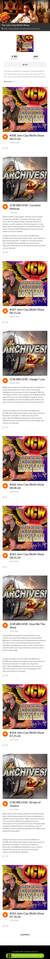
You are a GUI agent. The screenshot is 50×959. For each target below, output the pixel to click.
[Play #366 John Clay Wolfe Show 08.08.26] (5, 486)
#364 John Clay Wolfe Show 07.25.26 (27, 734)
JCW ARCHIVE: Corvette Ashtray (25, 207)
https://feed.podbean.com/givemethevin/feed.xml (22, 29)
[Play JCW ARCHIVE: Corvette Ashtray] (5, 206)
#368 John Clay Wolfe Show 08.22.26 (27, 137)
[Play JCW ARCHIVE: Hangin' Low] (5, 380)
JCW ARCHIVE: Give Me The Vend (27, 625)
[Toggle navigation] (47, 3)
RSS (26, 64)
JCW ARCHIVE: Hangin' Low (27, 379)
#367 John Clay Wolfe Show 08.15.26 (27, 311)
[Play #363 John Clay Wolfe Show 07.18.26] (5, 914)
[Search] (42, 3)
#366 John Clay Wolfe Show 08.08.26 (27, 486)
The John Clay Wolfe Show (15, 25)
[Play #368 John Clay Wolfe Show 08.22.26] (5, 137)
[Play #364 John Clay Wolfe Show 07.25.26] (5, 734)
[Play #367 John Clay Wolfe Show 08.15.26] (5, 311)
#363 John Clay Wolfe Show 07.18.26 (27, 915)
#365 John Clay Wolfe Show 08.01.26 (27, 556)
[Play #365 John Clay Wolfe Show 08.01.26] (5, 555)
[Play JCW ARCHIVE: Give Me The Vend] (5, 625)
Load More (25, 934)
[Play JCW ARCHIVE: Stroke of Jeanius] (5, 803)
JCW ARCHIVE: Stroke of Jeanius (25, 804)
